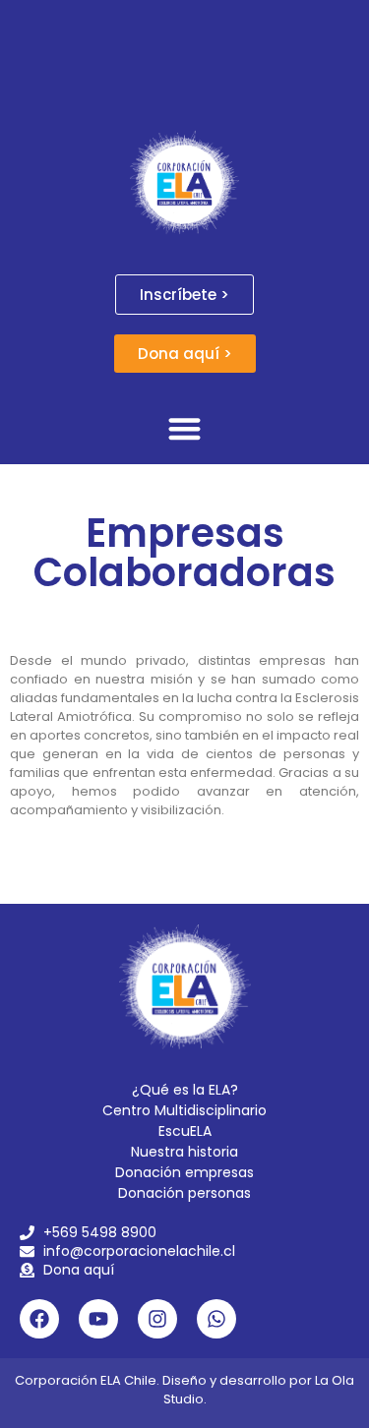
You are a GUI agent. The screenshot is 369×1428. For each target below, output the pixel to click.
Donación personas (184, 1193)
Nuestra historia (184, 1151)
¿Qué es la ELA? (185, 1090)
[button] (184, 428)
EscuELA (185, 1131)
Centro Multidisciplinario (184, 1110)
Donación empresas (184, 1172)
